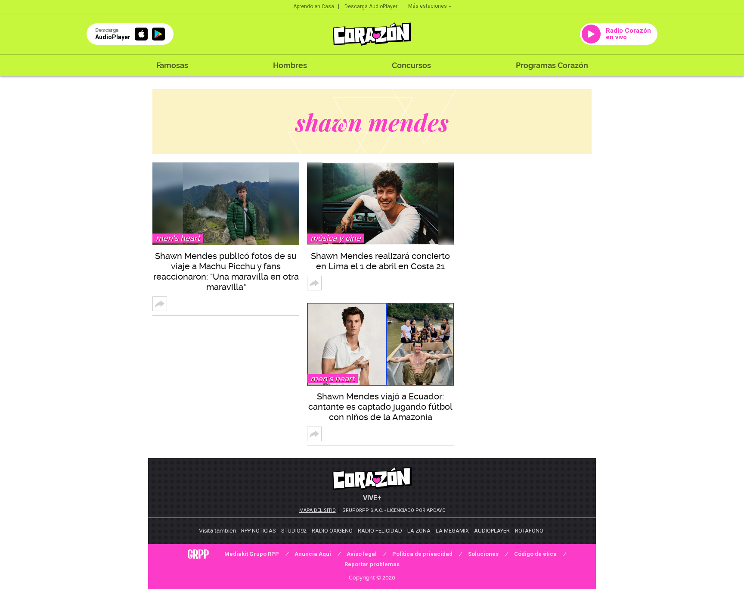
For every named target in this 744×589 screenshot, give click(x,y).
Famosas (172, 65)
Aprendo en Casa (313, 6)
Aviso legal (362, 554)
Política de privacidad (422, 554)
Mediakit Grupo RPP (251, 554)
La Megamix (452, 530)
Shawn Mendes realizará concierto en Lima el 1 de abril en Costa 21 (380, 261)
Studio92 (294, 530)
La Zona (419, 530)
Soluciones (483, 554)
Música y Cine (335, 238)
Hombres (290, 65)
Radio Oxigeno (332, 530)
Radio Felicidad (380, 530)
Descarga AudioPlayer (370, 6)
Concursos (411, 65)
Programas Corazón (552, 65)
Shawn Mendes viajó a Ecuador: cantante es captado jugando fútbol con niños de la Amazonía (380, 406)
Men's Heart (178, 238)
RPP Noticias (258, 530)
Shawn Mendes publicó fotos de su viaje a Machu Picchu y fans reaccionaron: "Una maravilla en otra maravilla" (226, 271)
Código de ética (535, 554)
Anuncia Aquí (312, 554)
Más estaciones (427, 6)
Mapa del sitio (317, 510)
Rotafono (529, 530)
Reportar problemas (372, 564)
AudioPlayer (492, 530)
